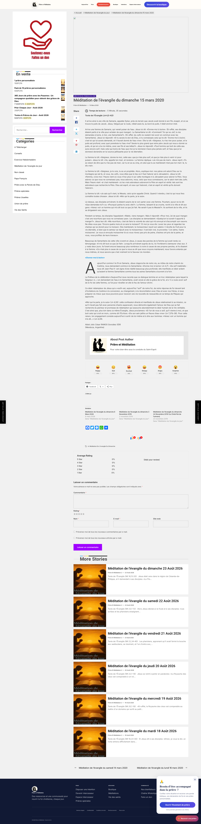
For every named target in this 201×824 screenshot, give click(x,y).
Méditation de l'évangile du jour (84, 96)
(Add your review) (152, 460)
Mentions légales (80, 810)
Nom (76, 519)
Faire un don (146, 797)
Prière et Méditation (80, 105)
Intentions (124, 4)
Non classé (19, 172)
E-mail (116, 519)
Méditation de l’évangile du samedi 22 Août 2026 (143, 601)
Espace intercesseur (135, 4)
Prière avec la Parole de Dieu (27, 185)
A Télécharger (20, 147)
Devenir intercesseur (85, 793)
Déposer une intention (85, 789)
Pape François (20, 178)
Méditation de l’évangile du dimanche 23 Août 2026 (145, 568)
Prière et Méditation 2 (115, 572)
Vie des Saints (20, 210)
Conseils (18, 153)
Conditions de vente (101, 810)
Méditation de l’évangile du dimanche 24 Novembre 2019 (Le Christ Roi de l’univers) (167, 414)
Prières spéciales (21, 191)
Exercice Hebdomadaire (25, 160)
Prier (92, 4)
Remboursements (112, 810)
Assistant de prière (103, 4)
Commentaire (80, 492)
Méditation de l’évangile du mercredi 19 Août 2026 (144, 698)
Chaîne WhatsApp (149, 793)
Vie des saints (114, 797)
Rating (77, 511)
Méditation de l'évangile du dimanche (102, 446)
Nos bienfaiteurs (148, 789)
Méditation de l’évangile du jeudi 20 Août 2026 (141, 666)
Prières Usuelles (21, 197)
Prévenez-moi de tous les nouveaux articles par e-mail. (99, 538)
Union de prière (21, 203)
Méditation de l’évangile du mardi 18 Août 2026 (142, 731)
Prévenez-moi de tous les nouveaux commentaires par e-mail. (101, 532)
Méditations (113, 793)
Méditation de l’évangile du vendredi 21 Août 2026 (144, 633)
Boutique (115, 4)
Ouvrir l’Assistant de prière (177, 805)
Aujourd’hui (85, 4)
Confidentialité (90, 810)
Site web (157, 519)
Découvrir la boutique (157, 4)
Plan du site (122, 810)
